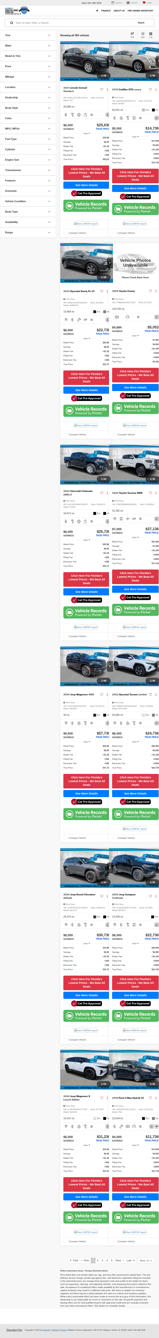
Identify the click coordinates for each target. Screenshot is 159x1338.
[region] (86, 150)
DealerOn (46, 1330)
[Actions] (107, 89)
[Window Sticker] (156, 1126)
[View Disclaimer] (91, 115)
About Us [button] (119, 10)
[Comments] (108, 115)
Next (119, 1260)
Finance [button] (106, 10)
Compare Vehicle (77, 233)
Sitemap (55, 1330)
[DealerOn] (14, 1330)
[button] (110, 61)
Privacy (63, 1330)
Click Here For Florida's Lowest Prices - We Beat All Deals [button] (86, 172)
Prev (85, 1260)
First (74, 1260)
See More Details (86, 185)
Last (130, 1260)
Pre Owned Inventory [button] (140, 10)
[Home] (97, 11)
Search (141, 23)
